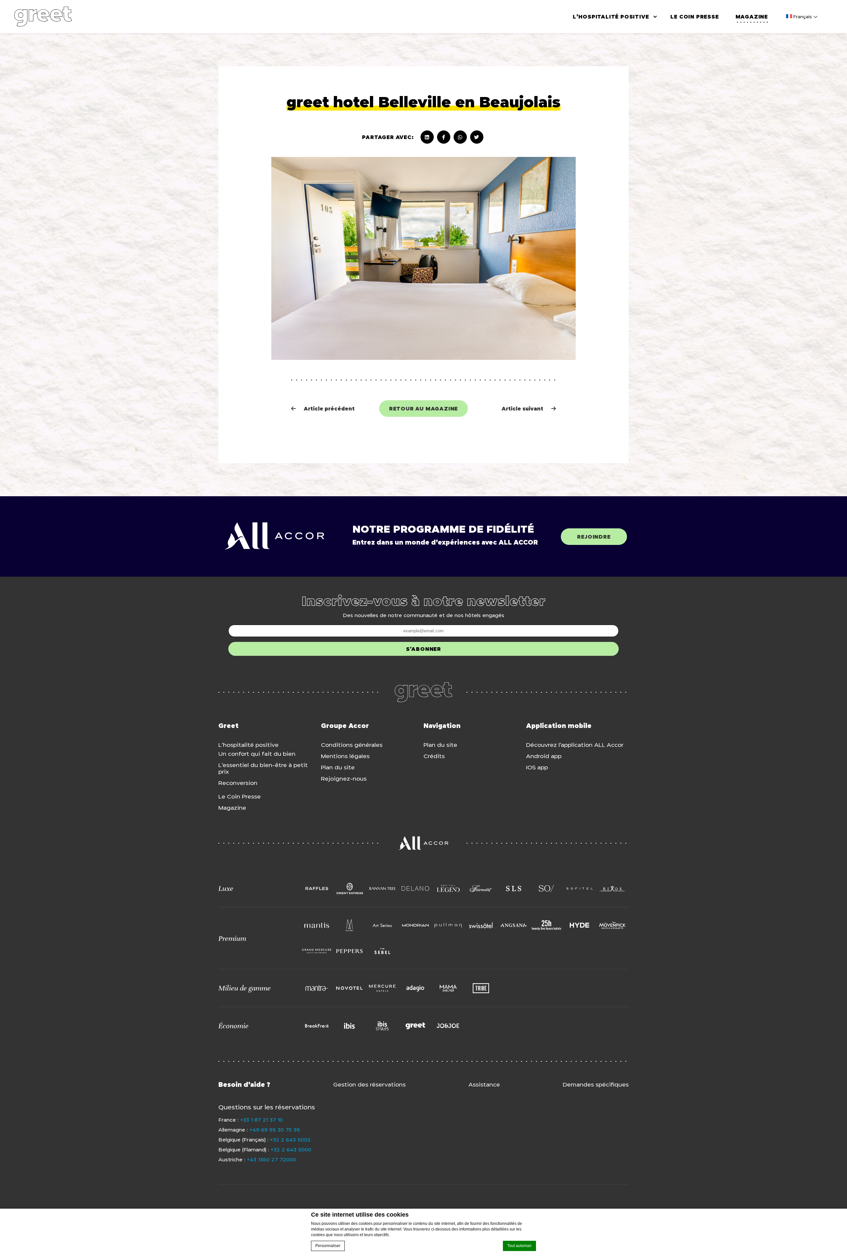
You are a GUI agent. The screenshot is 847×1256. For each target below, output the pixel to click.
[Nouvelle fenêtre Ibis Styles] (382, 1026)
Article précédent (329, 408)
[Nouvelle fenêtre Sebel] (382, 951)
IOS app (537, 767)
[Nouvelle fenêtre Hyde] (579, 925)
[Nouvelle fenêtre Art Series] (382, 925)
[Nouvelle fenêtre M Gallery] (349, 925)
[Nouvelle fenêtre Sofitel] (579, 888)
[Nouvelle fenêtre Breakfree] (317, 1026)
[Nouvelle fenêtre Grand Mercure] (317, 951)
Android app (543, 756)
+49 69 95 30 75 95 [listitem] (274, 1130)
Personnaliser (327, 1245)
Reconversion (237, 783)
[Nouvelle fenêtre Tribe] (481, 988)
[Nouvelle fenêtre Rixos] (612, 888)
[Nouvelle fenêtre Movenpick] (612, 925)
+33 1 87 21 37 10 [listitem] (261, 1120)
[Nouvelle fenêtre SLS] (513, 888)
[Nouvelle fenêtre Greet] (415, 1026)
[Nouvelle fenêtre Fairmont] (481, 888)
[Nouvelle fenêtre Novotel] (349, 988)
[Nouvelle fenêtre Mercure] (382, 988)
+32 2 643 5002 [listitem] (290, 1139)
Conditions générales (351, 745)
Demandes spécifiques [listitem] (596, 1084)
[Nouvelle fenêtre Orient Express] (349, 888)
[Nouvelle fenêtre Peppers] (349, 951)
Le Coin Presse (694, 17)
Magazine (752, 17)
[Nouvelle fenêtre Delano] (415, 888)
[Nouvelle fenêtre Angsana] (513, 925)
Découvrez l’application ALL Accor (574, 745)
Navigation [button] (442, 725)
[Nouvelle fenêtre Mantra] (317, 988)
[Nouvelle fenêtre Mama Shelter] (448, 988)
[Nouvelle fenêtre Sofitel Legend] (448, 888)
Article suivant (529, 408)
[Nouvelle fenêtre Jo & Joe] (448, 1026)
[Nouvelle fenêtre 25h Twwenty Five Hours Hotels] (546, 925)
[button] (259, 888)
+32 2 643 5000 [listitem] (291, 1149)
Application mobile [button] (559, 725)
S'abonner (423, 649)
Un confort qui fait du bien (256, 753)
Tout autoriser (519, 1245)
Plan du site (338, 767)
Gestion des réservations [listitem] (369, 1084)
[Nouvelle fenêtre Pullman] (448, 925)
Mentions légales (345, 756)
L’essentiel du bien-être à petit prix (263, 768)
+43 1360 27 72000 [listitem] (271, 1159)
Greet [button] (228, 725)
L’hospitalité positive (611, 17)
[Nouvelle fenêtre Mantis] (317, 925)
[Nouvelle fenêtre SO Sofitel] (546, 888)
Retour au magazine (423, 408)
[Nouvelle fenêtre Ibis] (349, 1026)
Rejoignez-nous (344, 778)
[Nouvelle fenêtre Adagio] (415, 988)
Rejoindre (593, 537)
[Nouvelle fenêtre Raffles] (317, 888)
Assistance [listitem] (484, 1084)
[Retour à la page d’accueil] (43, 16)
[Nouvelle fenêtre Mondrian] (415, 925)
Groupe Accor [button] (345, 725)
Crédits (434, 756)
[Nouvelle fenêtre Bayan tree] (382, 888)
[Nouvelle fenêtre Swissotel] (481, 925)
